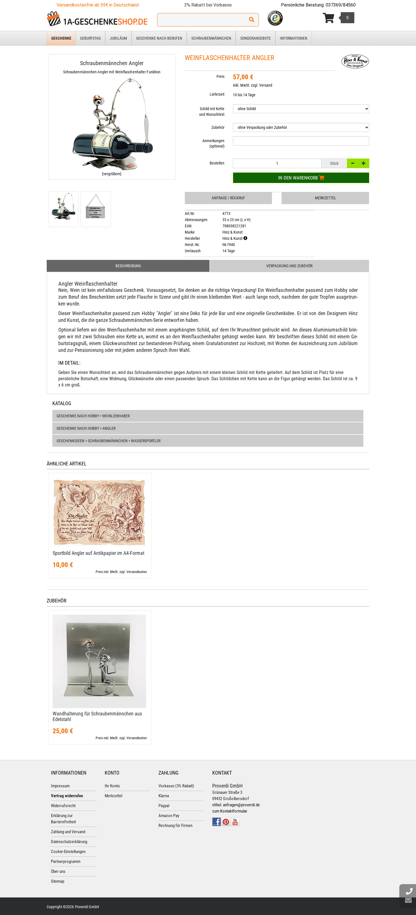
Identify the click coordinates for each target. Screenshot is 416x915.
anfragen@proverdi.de (241, 804)
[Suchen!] (252, 19)
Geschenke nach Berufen (159, 38)
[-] (352, 163)
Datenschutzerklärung (69, 841)
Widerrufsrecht (63, 805)
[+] (363, 163)
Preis (220, 76)
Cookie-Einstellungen (68, 851)
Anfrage (228, 198)
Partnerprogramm (65, 861)
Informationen (293, 38)
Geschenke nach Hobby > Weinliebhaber (93, 416)
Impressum (60, 785)
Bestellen (217, 163)
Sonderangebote (255, 38)
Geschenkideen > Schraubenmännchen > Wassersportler (108, 441)
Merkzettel (325, 198)
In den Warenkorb (298, 178)
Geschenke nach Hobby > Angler (86, 428)
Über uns (58, 871)
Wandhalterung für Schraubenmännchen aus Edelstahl (97, 716)
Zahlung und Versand (68, 831)
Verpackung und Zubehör (289, 266)
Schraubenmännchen (211, 38)
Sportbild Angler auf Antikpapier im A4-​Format (98, 553)
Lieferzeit (217, 94)
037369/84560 (341, 5)
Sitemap (57, 881)
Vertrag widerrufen (67, 795)
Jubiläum (118, 38)
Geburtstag (90, 38)
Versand (265, 85)
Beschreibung (128, 266)
